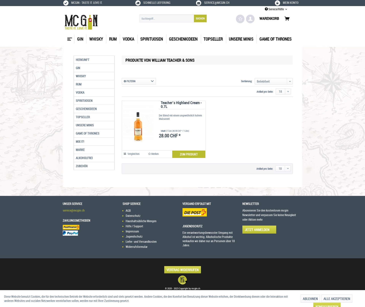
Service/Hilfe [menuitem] (276, 9)
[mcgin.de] (182, 280)
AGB (128, 210)
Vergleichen (133, 154)
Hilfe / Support (134, 226)
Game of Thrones (87, 133)
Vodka (80, 92)
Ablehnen (310, 298)
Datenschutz (133, 216)
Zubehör (82, 166)
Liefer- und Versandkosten (141, 241)
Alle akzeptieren (337, 298)
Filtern (131, 81)
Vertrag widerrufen (183, 269)
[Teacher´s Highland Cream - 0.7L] (138, 123)
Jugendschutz (134, 236)
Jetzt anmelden (257, 229)
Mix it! (80, 141)
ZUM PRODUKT (189, 154)
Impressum (132, 231)
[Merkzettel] (240, 19)
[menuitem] (173, 18)
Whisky (81, 76)
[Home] (69, 37)
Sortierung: (246, 81)
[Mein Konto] (250, 19)
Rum (79, 84)
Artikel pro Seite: (265, 91)
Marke (80, 150)
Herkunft (82, 60)
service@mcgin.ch (74, 210)
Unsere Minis (85, 125)
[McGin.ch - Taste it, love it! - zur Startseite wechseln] (81, 22)
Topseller (83, 117)
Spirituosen (84, 101)
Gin (78, 68)
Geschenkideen (86, 109)
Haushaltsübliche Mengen (141, 221)
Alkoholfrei (84, 158)
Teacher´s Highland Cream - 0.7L (181, 105)
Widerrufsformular (137, 247)
